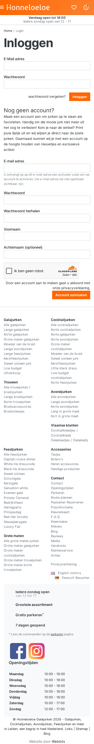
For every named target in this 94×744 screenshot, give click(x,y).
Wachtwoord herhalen (22, 211)
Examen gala (13, 493)
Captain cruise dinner (20, 459)
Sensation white (16, 488)
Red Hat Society (16, 517)
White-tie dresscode (19, 464)
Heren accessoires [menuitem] (65, 464)
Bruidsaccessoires (17, 406)
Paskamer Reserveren (67, 502)
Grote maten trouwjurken (23, 560)
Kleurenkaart (60, 512)
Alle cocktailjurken (64, 325)
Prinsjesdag (12, 512)
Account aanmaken (71, 295)
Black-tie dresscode (19, 469)
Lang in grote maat (65, 411)
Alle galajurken (15, 325)
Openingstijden (62, 488)
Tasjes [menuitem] (55, 454)
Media (55, 541)
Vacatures (58, 546)
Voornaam (12, 229)
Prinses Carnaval (16, 498)
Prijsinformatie (62, 507)
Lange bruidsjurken (18, 397)
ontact (58, 483)
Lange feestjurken (17, 354)
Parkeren (57, 493)
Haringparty (13, 507)
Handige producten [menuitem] (65, 469)
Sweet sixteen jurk (17, 363)
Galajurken (72, 719)
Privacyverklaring (64, 564)
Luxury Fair (12, 526)
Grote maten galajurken (21, 339)
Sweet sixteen (14, 474)
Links (69, 729)
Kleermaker (59, 521)
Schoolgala (12, 478)
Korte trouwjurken (17, 402)
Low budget (13, 368)
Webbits (58, 741)
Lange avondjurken (18, 349)
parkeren (57, 634)
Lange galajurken (16, 330)
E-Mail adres (14, 59)
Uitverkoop (12, 373)
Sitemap (82, 729)
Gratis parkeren (30, 615)
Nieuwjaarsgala (15, 522)
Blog (54, 531)
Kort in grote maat (64, 416)
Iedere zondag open (33, 592)
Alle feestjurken (15, 454)
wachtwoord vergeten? (47, 96)
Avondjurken (42, 724)
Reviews (57, 536)
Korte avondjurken (64, 339)
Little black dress (64, 368)
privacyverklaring (75, 288)
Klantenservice (62, 550)
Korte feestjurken (64, 382)
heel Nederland (51, 729)
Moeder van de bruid (19, 344)
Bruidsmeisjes (14, 411)
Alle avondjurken (63, 397)
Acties (55, 555)
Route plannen (61, 497)
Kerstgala (11, 483)
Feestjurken (62, 724)
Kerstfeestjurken (16, 358)
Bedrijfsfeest (13, 502)
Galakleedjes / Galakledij (69, 440)
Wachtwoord (14, 77)
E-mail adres (14, 161)
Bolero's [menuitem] (57, 459)
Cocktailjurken (20, 724)
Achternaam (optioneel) (23, 247)
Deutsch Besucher (74, 578)
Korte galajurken (16, 334)
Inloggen (79, 97)
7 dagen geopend (30, 625)
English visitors (68, 573)
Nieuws (56, 526)
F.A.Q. (55, 517)
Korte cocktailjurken (66, 330)
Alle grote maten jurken (21, 541)
